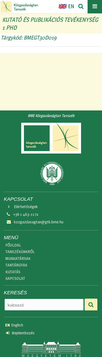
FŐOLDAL (13, 245)
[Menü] (95, 6)
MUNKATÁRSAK (17, 258)
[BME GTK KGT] (19, 6)
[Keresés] (81, 6)
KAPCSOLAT (15, 278)
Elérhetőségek (26, 206)
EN (70, 6)
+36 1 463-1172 (25, 214)
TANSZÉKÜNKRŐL (20, 251)
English (14, 325)
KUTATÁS (12, 271)
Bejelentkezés (23, 333)
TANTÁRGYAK (16, 265)
